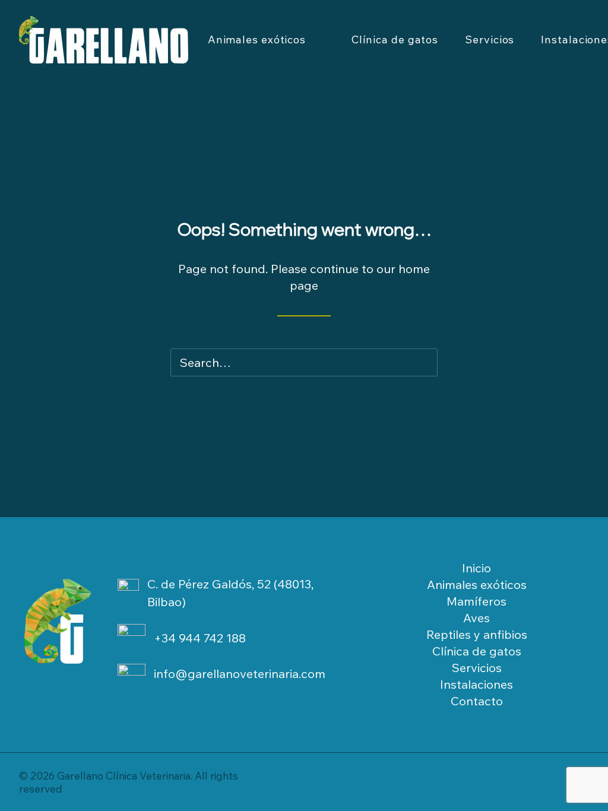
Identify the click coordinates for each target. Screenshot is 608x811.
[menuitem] (266, 40)
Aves (476, 617)
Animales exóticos (257, 39)
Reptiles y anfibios (476, 634)
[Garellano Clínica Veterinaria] (103, 40)
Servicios (489, 39)
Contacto (477, 700)
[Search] (304, 362)
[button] (416, 363)
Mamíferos (476, 601)
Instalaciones (476, 684)
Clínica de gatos (395, 39)
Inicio (476, 567)
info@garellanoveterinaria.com (239, 673)
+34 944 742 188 (200, 638)
